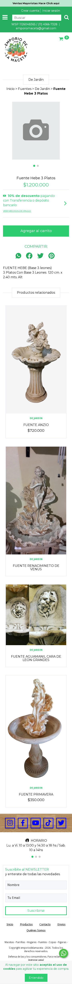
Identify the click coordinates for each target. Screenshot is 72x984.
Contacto (45, 924)
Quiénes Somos (36, 930)
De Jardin (42, 89)
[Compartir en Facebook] (29, 256)
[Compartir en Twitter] (40, 256)
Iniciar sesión (51, 10)
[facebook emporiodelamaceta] (23, 823)
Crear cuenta (30, 10)
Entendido (36, 978)
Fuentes (24, 89)
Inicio (10, 89)
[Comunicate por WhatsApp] (63, 953)
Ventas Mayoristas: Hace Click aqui (36, 3)
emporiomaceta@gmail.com (36, 28)
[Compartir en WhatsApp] (19, 256)
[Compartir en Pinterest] (51, 256)
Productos (26, 924)
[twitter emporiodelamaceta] (61, 823)
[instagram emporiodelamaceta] (10, 823)
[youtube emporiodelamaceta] (36, 823)
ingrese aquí (36, 960)
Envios (61, 924)
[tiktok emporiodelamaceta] (48, 823)
